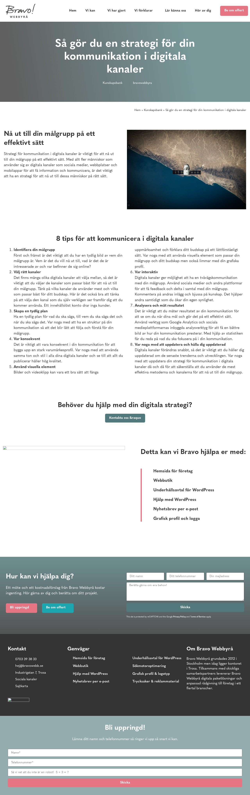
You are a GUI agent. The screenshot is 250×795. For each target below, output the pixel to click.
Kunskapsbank (112, 83)
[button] (128, 702)
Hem (72, 10)
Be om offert (234, 10)
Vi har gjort (116, 10)
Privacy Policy (179, 617)
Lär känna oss (175, 10)
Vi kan (90, 10)
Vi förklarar (143, 10)
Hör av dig (203, 10)
